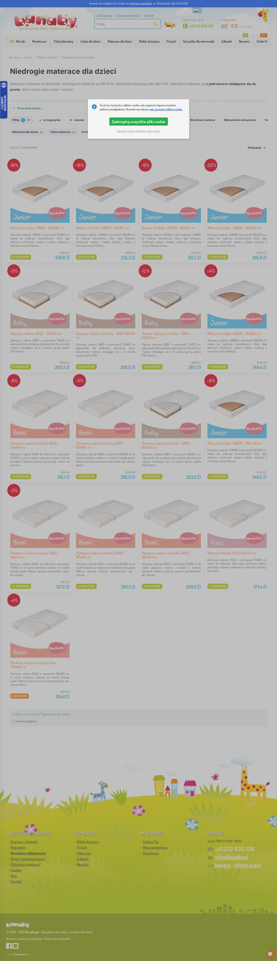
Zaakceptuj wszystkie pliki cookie (138, 121)
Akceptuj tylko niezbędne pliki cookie (138, 131)
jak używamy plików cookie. (166, 109)
